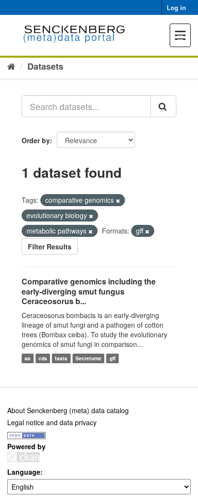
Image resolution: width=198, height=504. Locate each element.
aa (27, 358)
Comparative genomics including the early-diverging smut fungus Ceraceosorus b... (89, 291)
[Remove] (118, 200)
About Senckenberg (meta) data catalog (68, 410)
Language (23, 472)
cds (42, 358)
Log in (176, 7)
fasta (61, 358)
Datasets (45, 66)
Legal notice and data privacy (52, 422)
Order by (36, 140)
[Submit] (163, 106)
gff (113, 358)
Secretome (88, 358)
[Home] (11, 66)
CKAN (23, 457)
